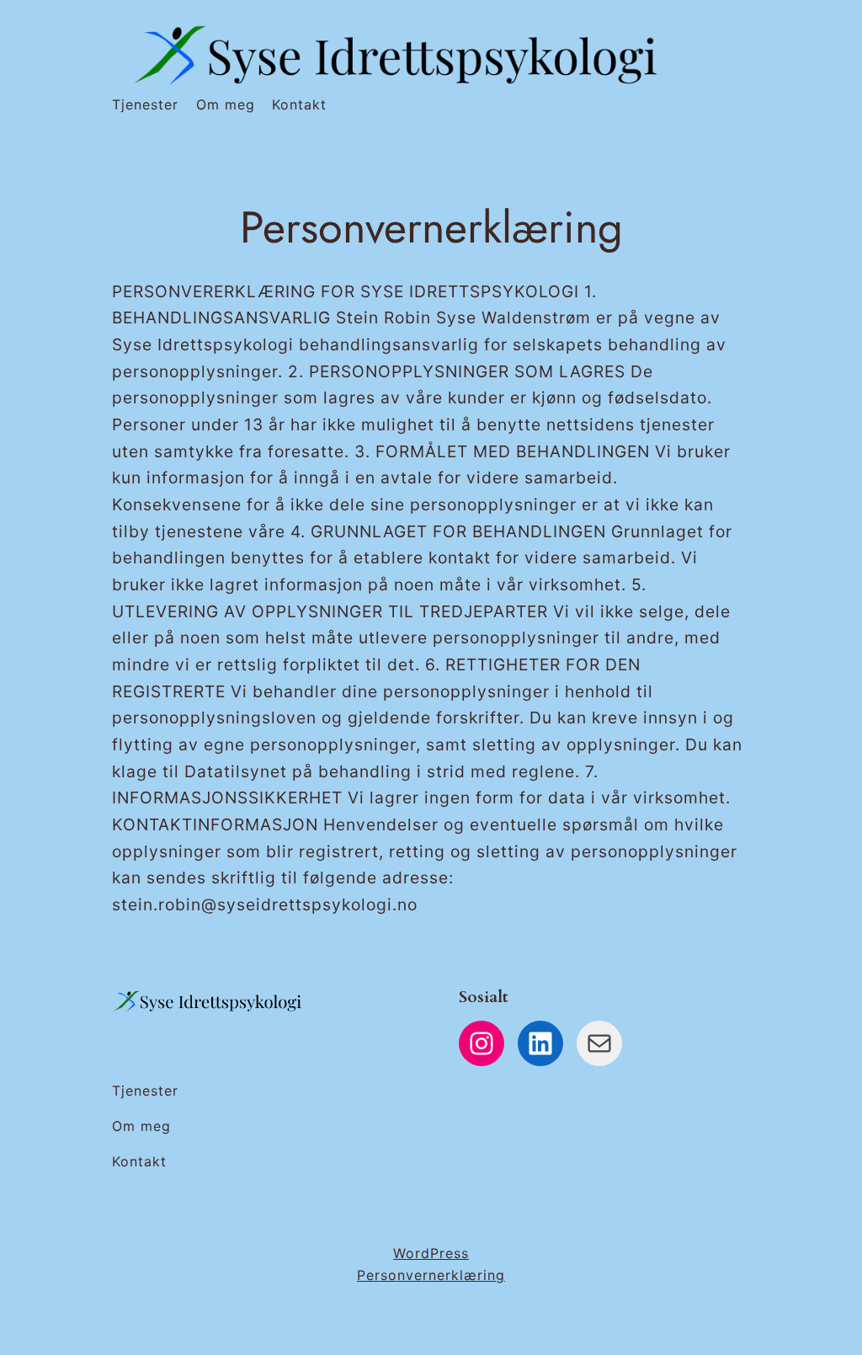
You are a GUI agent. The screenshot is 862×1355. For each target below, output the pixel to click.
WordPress (431, 1253)
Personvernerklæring (431, 1275)
